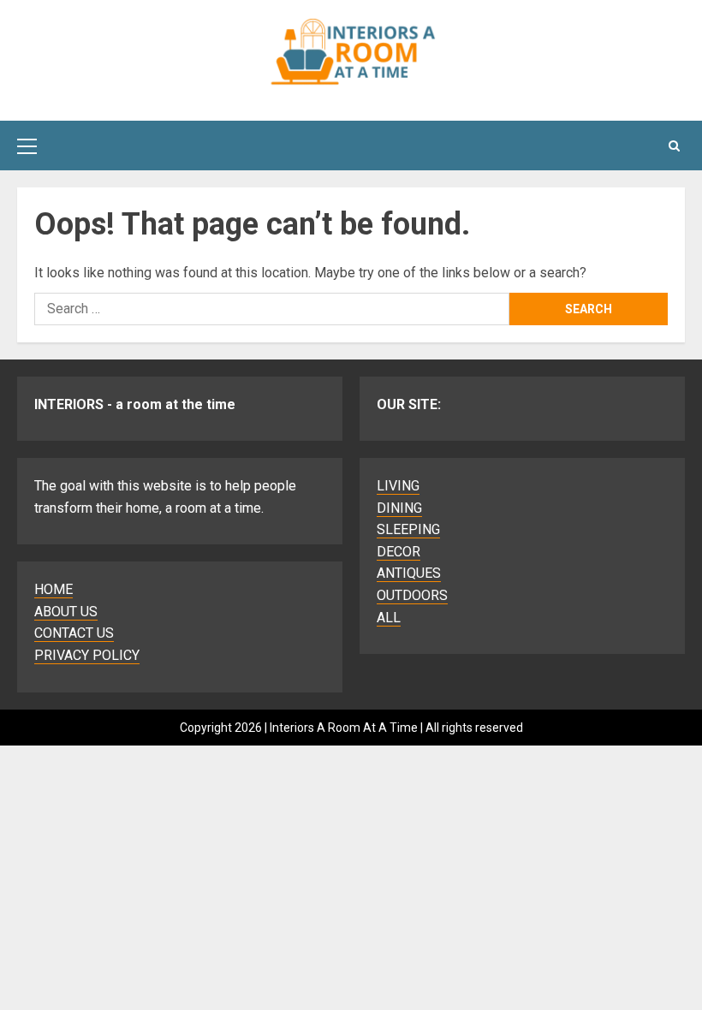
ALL (389, 617)
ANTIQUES (409, 573)
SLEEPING (408, 529)
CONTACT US (74, 633)
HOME (53, 589)
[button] (27, 145)
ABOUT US (66, 611)
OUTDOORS (412, 595)
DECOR (398, 552)
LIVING (398, 486)
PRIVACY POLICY (87, 655)
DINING (399, 508)
